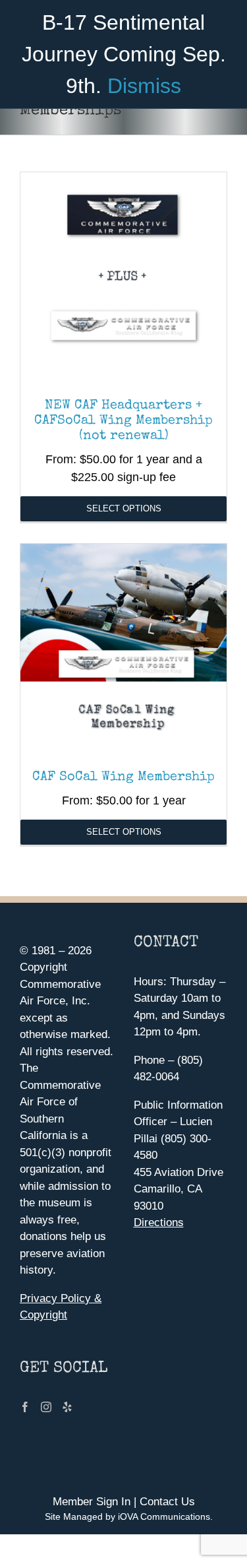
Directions (159, 1222)
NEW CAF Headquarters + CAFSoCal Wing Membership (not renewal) (123, 421)
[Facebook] (25, 1407)
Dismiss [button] (144, 86)
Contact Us (167, 1501)
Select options (123, 508)
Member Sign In (91, 1501)
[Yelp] (67, 1407)
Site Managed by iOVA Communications (127, 1516)
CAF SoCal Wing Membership (123, 777)
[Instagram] (46, 1407)
